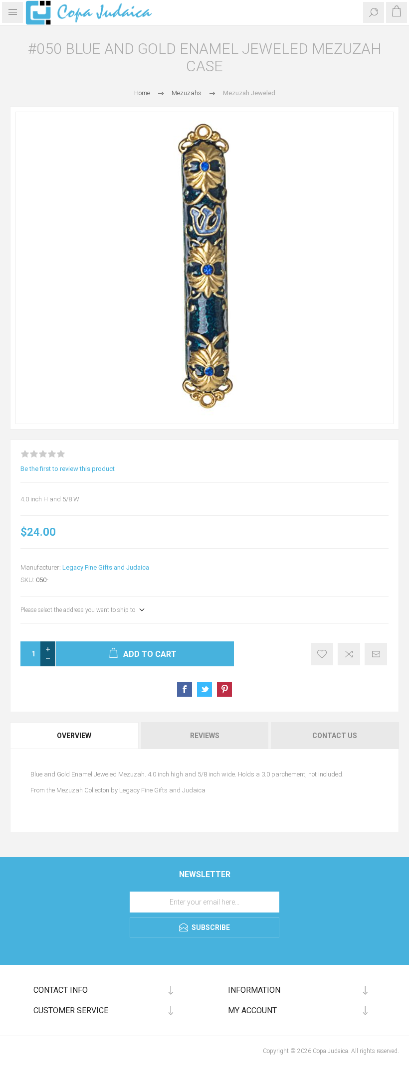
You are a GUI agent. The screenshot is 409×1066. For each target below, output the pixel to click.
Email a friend (376, 654)
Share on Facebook (184, 689)
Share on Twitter (204, 689)
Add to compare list (349, 654)
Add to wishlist (322, 654)
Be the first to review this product (67, 468)
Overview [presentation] (74, 736)
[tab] (75, 735)
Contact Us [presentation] (334, 736)
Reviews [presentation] (204, 736)
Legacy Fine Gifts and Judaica (105, 567)
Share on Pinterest (224, 689)
